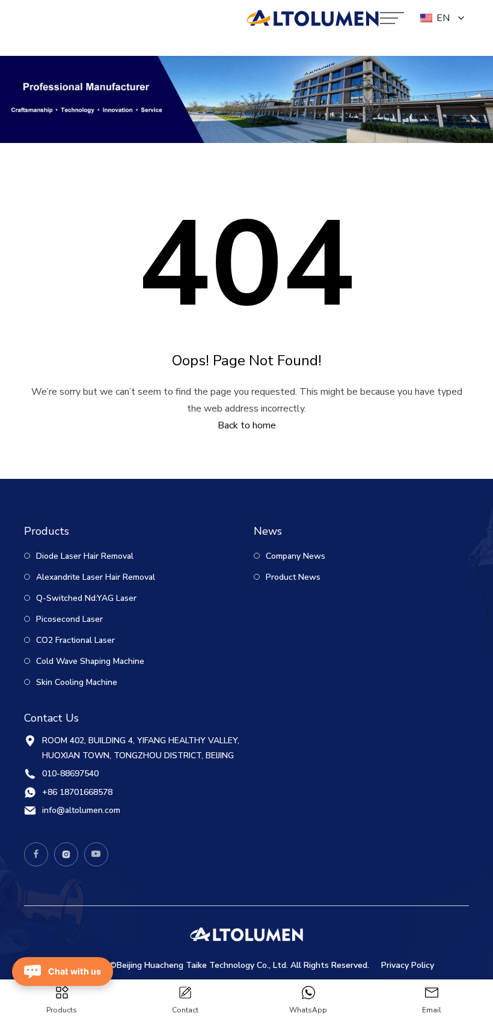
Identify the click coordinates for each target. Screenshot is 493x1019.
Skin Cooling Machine (75, 682)
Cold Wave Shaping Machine (89, 661)
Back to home (247, 425)
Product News (291, 577)
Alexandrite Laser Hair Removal (94, 577)
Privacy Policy (407, 965)
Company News (294, 556)
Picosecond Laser (68, 619)
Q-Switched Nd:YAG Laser (85, 598)
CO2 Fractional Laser (74, 640)
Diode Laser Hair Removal (83, 556)
